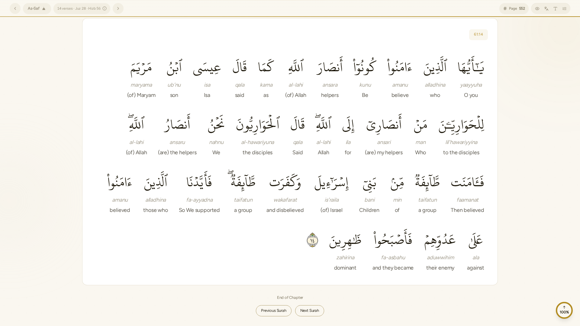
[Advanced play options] (113, 34)
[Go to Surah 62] (118, 8)
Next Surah (309, 310)
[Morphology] (200, 34)
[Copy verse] (156, 34)
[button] (471, 77)
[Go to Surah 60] (15, 8)
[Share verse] (171, 34)
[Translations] (546, 8)
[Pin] (127, 34)
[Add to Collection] (214, 34)
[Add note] (142, 34)
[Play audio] (98, 34)
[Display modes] (537, 8)
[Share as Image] (185, 34)
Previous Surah (273, 310)
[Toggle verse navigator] (564, 8)
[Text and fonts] (555, 8)
